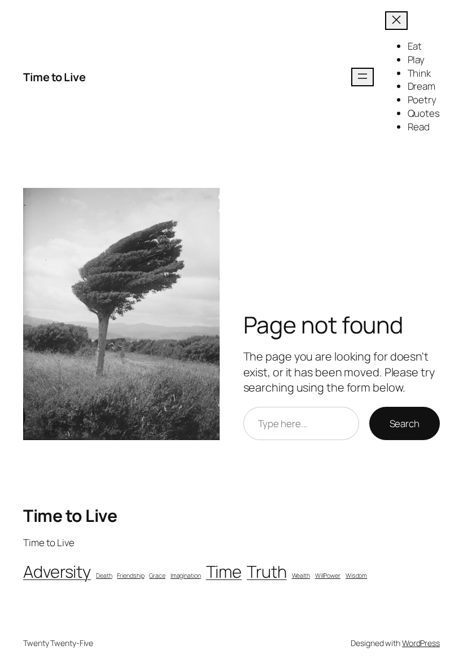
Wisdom (356, 575)
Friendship (130, 575)
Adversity (57, 571)
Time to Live (54, 77)
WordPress (421, 643)
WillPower (327, 575)
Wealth (301, 575)
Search (405, 423)
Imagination (186, 575)
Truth (267, 571)
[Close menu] (396, 20)
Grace (157, 575)
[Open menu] (362, 77)
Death (104, 575)
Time (224, 571)
